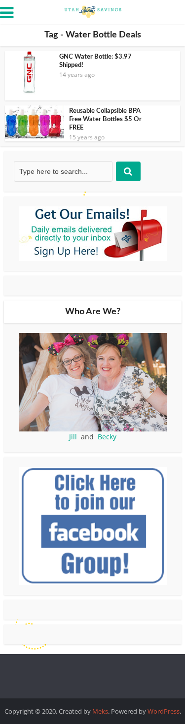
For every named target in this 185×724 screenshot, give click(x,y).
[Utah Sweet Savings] (92, 11)
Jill (73, 436)
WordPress (164, 711)
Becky (107, 436)
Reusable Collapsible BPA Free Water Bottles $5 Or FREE (105, 119)
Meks (100, 711)
